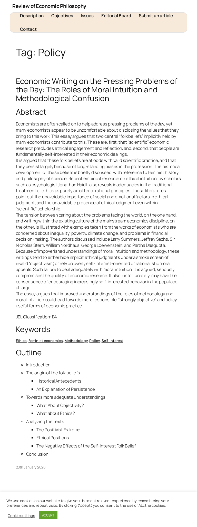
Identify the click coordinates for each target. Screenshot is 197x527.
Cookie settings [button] (21, 515)
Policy (94, 340)
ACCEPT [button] (48, 515)
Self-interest (112, 340)
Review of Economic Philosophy (49, 6)
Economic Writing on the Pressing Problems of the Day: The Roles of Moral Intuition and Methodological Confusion (97, 89)
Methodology (76, 340)
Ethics (21, 340)
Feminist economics (45, 340)
